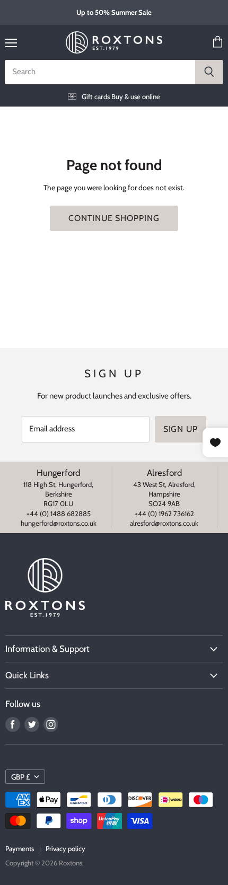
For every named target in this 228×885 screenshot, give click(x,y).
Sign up (180, 429)
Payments (19, 848)
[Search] (209, 72)
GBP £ (20, 777)
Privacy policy (65, 848)
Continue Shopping (114, 218)
